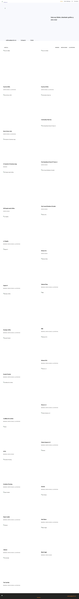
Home (61, 1)
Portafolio (76, 1)
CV (72, 1)
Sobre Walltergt (67, 1)
